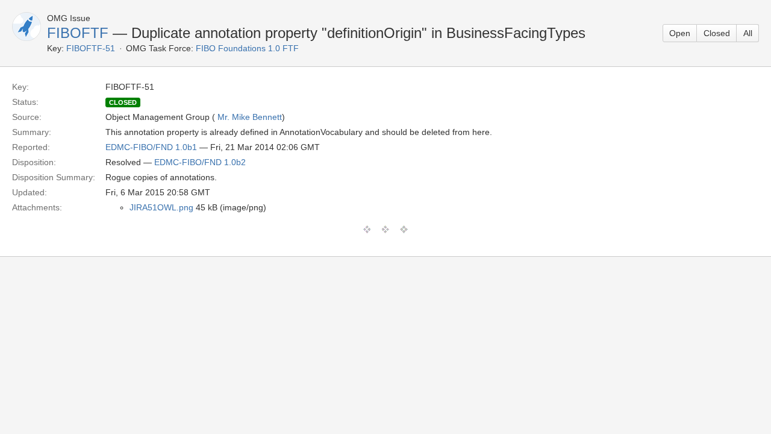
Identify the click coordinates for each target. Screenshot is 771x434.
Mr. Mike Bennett (249, 117)
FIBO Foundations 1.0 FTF (247, 48)
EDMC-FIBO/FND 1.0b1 (151, 147)
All (747, 33)
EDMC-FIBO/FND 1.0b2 (200, 162)
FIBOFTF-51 (90, 48)
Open (679, 33)
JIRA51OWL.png (161, 207)
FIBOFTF (77, 33)
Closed (717, 33)
